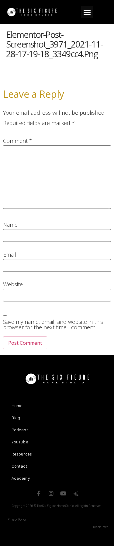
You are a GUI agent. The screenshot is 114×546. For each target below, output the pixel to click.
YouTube (20, 442)
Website (13, 284)
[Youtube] (63, 493)
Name (10, 224)
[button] (87, 12)
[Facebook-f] (39, 493)
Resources (22, 454)
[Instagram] (51, 493)
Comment (17, 140)
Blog (16, 418)
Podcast (20, 430)
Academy (21, 478)
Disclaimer (100, 527)
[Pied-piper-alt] (75, 493)
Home (17, 405)
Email (9, 254)
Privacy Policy (17, 519)
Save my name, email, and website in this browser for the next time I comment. (53, 324)
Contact (19, 466)
